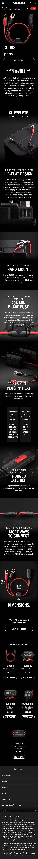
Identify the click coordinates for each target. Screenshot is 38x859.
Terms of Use (19, 847)
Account (4, 787)
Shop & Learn (6, 775)
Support (4, 781)
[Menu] (3, 2)
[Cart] (29, 2)
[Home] (19, 3)
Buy (33, 8)
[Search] (34, 2)
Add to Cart (19, 60)
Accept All (7, 854)
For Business (6, 799)
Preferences (31, 854)
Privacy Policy (12, 849)
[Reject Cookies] (34, 815)
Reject (19, 854)
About (4, 793)
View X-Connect (19, 629)
